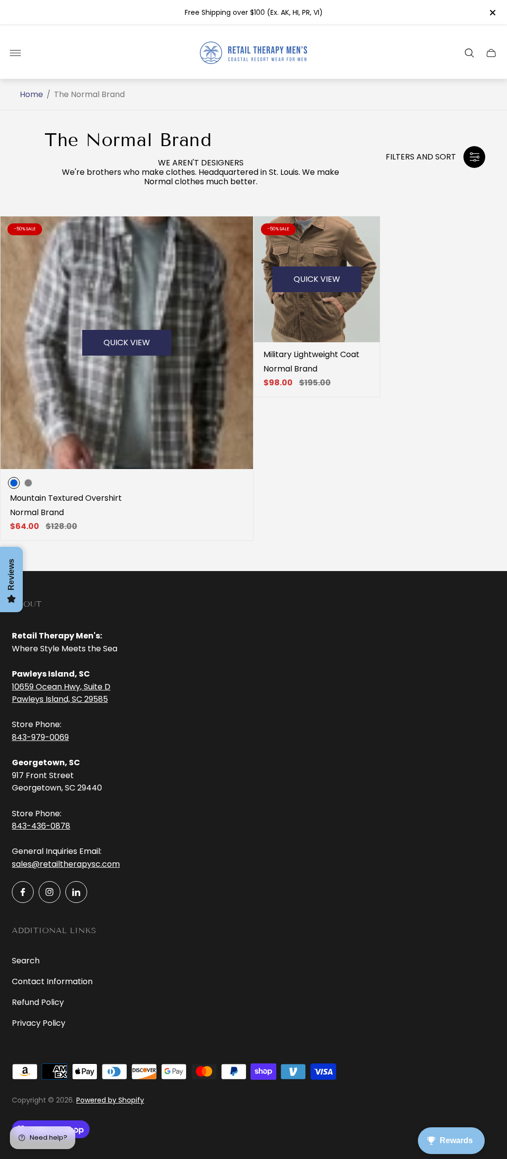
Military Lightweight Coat (311, 354)
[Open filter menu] (474, 157)
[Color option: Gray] (28, 483)
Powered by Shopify (110, 1100)
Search (26, 960)
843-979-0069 (40, 737)
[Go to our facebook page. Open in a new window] (23, 892)
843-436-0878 (41, 826)
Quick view (126, 342)
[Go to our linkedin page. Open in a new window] (76, 892)
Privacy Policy (38, 1023)
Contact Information (52, 981)
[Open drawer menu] (15, 53)
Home (31, 94)
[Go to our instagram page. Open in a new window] (49, 892)
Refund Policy (38, 1002)
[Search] (469, 53)
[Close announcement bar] (492, 12)
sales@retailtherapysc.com (66, 864)
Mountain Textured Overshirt (66, 498)
